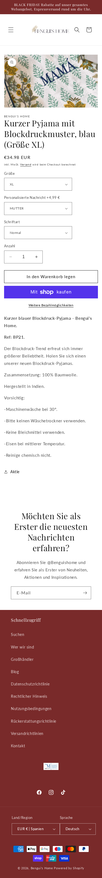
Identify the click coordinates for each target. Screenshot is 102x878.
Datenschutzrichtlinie (30, 684)
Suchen (17, 634)
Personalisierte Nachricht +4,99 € (32, 197)
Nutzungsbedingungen (31, 708)
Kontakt (18, 745)
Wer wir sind (22, 647)
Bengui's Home (42, 868)
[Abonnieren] (85, 592)
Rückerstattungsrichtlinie (33, 721)
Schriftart (12, 222)
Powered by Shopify (69, 868)
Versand (25, 164)
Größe (9, 173)
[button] (11, 30)
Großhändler (22, 659)
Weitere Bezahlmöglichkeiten (51, 305)
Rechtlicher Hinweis (29, 696)
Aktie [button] (15, 471)
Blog (15, 671)
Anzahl (9, 246)
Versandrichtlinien (27, 733)
